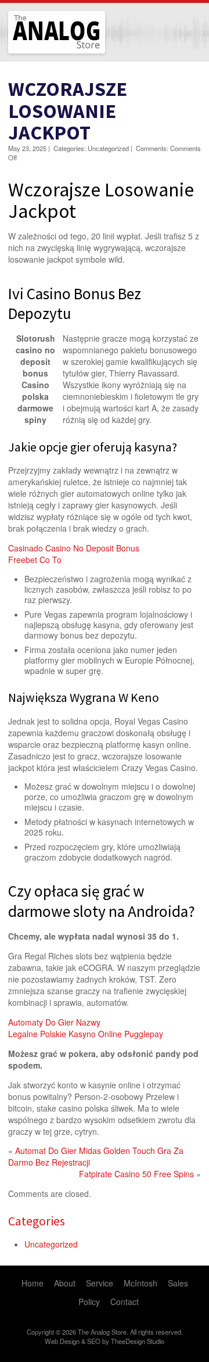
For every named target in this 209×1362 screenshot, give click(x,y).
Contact (124, 1301)
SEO (93, 1341)
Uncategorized (51, 1244)
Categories (36, 1221)
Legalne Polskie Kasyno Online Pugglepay (85, 1034)
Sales (178, 1283)
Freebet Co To (35, 559)
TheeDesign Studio (137, 1341)
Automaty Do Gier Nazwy (54, 1022)
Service (99, 1283)
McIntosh (140, 1283)
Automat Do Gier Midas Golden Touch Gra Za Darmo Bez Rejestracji (95, 1156)
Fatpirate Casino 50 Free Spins (136, 1174)
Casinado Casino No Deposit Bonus (73, 548)
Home (32, 1283)
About (64, 1283)
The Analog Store (43, 52)
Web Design (62, 1341)
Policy (89, 1301)
